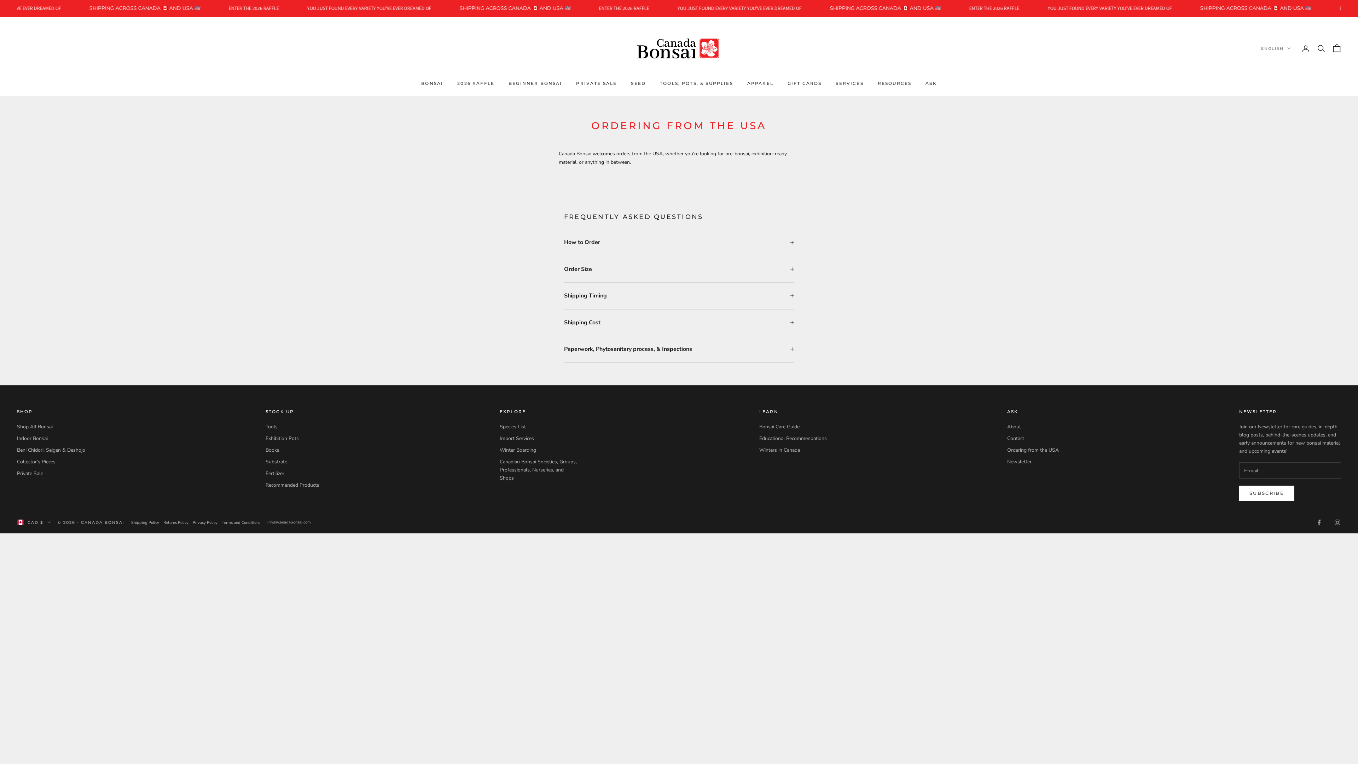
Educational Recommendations (793, 438)
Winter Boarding (518, 450)
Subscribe (1266, 493)
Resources (894, 83)
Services (849, 83)
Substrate (276, 461)
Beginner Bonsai (535, 83)
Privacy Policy (205, 522)
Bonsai (432, 83)
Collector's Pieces (36, 461)
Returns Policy (175, 522)
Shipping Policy (145, 522)
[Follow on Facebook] (1319, 522)
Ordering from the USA (1033, 450)
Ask (930, 83)
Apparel (760, 83)
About (1014, 426)
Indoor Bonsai (32, 438)
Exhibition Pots (282, 438)
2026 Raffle (475, 83)
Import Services (517, 438)
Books (272, 450)
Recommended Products (292, 485)
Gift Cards (805, 83)
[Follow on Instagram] (1337, 522)
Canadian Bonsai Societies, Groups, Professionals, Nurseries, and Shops (538, 469)
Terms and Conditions (241, 522)
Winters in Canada (779, 450)
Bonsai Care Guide (779, 426)
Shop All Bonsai (35, 426)
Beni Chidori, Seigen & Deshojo (51, 450)
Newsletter (1019, 461)
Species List (513, 426)
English (1272, 48)
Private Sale (596, 83)
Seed (638, 83)
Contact (1015, 438)
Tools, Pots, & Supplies (696, 83)
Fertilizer (275, 473)
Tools (272, 426)
